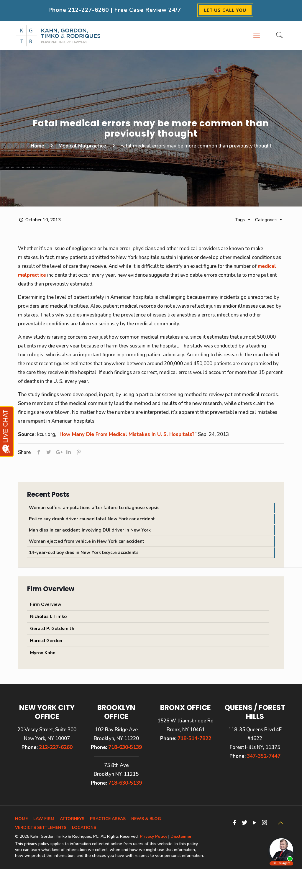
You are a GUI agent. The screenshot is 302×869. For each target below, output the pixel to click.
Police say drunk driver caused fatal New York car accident (92, 519)
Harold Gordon (46, 641)
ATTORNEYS (72, 819)
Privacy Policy (153, 836)
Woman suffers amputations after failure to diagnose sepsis (94, 508)
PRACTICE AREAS (108, 819)
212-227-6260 (88, 10)
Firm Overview (45, 604)
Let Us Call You (225, 10)
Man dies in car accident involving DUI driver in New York (90, 530)
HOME (21, 819)
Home (37, 145)
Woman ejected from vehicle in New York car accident (87, 541)
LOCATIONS (84, 827)
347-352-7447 (263, 756)
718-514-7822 (194, 738)
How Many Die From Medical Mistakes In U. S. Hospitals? (127, 434)
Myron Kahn (42, 653)
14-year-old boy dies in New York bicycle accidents (84, 552)
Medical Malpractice (82, 145)
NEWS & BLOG (146, 819)
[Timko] (58, 35)
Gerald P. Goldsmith (52, 629)
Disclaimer (181, 836)
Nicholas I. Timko (48, 616)
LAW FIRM (43, 819)
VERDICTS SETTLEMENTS (40, 827)
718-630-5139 (125, 747)
